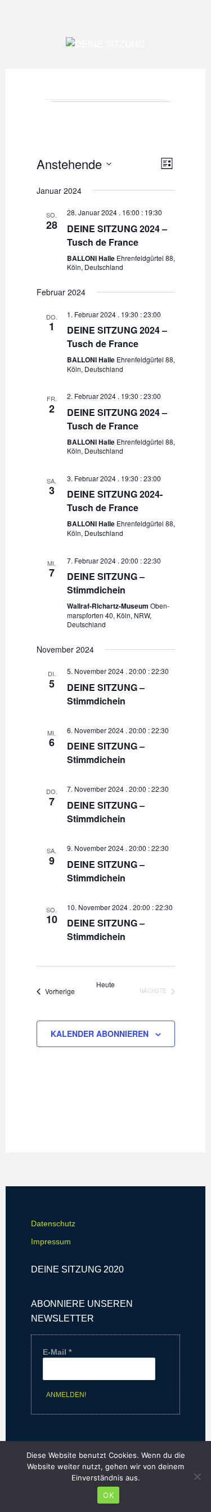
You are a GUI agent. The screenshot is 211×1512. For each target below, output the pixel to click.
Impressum (51, 1241)
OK (108, 1495)
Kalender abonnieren (100, 1033)
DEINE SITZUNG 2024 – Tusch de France (117, 235)
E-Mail (57, 1351)
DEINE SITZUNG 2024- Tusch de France (115, 500)
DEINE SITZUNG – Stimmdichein (106, 583)
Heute (105, 984)
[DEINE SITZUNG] (105, 44)
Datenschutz (53, 1223)
